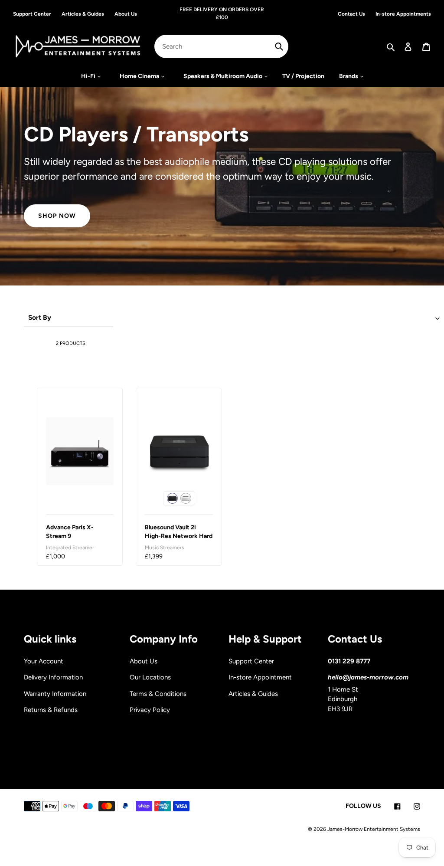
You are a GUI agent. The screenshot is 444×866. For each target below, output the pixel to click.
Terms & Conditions (158, 694)
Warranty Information (55, 694)
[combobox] (221, 46)
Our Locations (150, 677)
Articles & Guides (253, 694)
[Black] (172, 498)
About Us (143, 661)
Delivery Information (53, 677)
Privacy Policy (150, 710)
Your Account (43, 661)
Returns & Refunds (51, 710)
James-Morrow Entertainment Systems (373, 829)
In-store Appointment (260, 677)
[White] (185, 498)
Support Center (251, 661)
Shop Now (57, 215)
